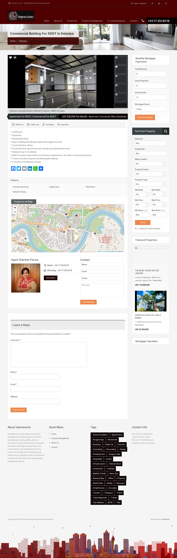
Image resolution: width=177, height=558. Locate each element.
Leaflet (99, 251)
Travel (119, 493)
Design (123, 449)
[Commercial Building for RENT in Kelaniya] (68, 224)
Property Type (141, 180)
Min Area (141, 210)
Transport (108, 493)
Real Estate (98, 483)
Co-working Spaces (116, 20)
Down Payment (141, 81)
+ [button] (15, 207)
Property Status (142, 169)
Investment (98, 469)
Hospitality (97, 459)
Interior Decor (115, 464)
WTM (110, 502)
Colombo (121, 444)
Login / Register (140, 3)
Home (46, 20)
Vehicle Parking (19, 192)
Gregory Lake (114, 454)
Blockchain (112, 440)
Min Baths (156, 190)
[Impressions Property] (21, 17)
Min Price (139, 200)
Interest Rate (140, 92)
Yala (118, 502)
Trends (114, 498)
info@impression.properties (37, 3)
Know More (50, 278)
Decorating (111, 449)
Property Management (92, 20)
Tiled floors (90, 187)
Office (110, 478)
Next (111, 81)
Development (99, 454)
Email (14, 384)
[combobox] (150, 163)
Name (14, 372)
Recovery (121, 483)
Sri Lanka (113, 488)
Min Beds (139, 190)
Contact (133, 20)
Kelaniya (23, 41)
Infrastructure (99, 464)
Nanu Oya (114, 473)
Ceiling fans (54, 187)
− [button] (15, 212)
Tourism (96, 493)
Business (97, 444)
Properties (72, 20)
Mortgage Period (142, 104)
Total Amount (141, 69)
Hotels (109, 459)
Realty (110, 483)
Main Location (141, 159)
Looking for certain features (149, 228)
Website (14, 397)
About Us (58, 20)
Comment (16, 340)
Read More (157, 280)
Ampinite (165, 519)
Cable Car (109, 444)
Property (121, 478)
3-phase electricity (21, 187)
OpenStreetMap (110, 251)
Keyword (139, 139)
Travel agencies (100, 498)
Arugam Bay (98, 440)
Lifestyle (110, 469)
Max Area (158, 210)
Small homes (99, 488)
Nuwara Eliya (98, 478)
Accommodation (100, 435)
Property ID (140, 149)
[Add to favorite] (10, 58)
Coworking (97, 449)
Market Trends (99, 473)
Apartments (117, 435)
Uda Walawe (98, 502)
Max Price (156, 200)
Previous (10, 81)
